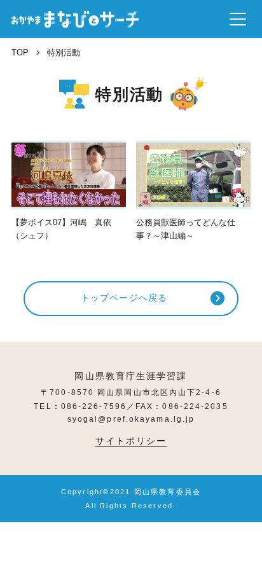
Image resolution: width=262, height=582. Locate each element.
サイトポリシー (131, 441)
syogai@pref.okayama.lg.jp (131, 419)
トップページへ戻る (124, 298)
